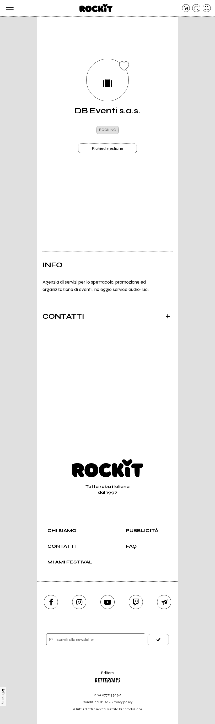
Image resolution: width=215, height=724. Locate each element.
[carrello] (186, 8)
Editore (104, 675)
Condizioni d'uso (95, 702)
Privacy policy (121, 702)
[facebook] (51, 602)
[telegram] (164, 602)
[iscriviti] (158, 639)
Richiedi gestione (107, 148)
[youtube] (107, 602)
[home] (96, 8)
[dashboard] (207, 8)
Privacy (3, 698)
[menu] (8, 8)
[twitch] (136, 602)
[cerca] (196, 8)
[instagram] (79, 602)
